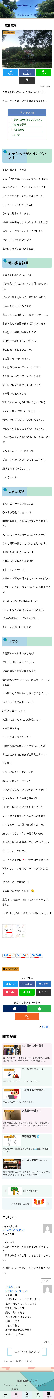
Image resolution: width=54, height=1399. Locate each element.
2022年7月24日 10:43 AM (13, 1230)
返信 (47, 1280)
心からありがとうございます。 (28, 119)
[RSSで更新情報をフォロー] (27, 1016)
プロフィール (39, 1385)
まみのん (10, 1287)
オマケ (17, 134)
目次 (22, 112)
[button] (48, 704)
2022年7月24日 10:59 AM (16, 1291)
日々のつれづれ (12, 969)
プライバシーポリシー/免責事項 (15, 1387)
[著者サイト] (14, 1008)
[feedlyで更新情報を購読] (39, 1008)
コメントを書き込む (27, 1351)
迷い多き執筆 (20, 124)
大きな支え (19, 129)
